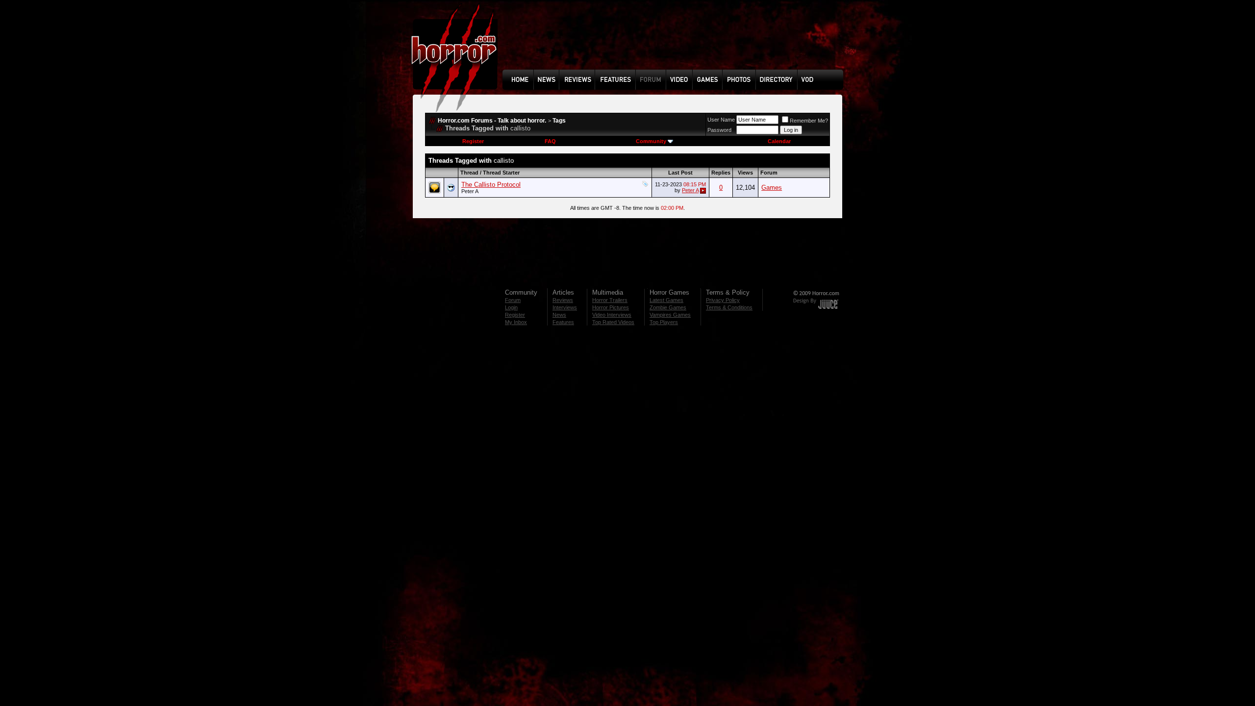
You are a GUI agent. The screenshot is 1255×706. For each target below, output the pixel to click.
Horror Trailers (610, 300)
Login (511, 307)
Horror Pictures (610, 307)
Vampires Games (670, 315)
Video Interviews (611, 315)
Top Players (664, 322)
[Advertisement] (676, 42)
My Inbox (516, 322)
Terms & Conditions (729, 307)
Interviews (564, 307)
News (559, 315)
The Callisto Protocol (491, 184)
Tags (559, 120)
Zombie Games (668, 307)
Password (719, 130)
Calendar (779, 141)
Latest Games (666, 300)
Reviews (562, 300)
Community (651, 141)
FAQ (550, 141)
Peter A (469, 191)
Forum (513, 300)
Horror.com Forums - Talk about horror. (492, 120)
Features (563, 322)
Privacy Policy (723, 300)
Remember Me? (809, 121)
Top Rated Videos (613, 322)
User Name (721, 120)
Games (771, 187)
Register (473, 141)
